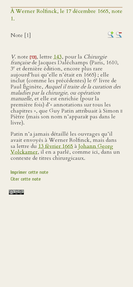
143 (58, 57)
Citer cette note (26, 179)
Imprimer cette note (29, 172)
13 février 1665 (55, 146)
